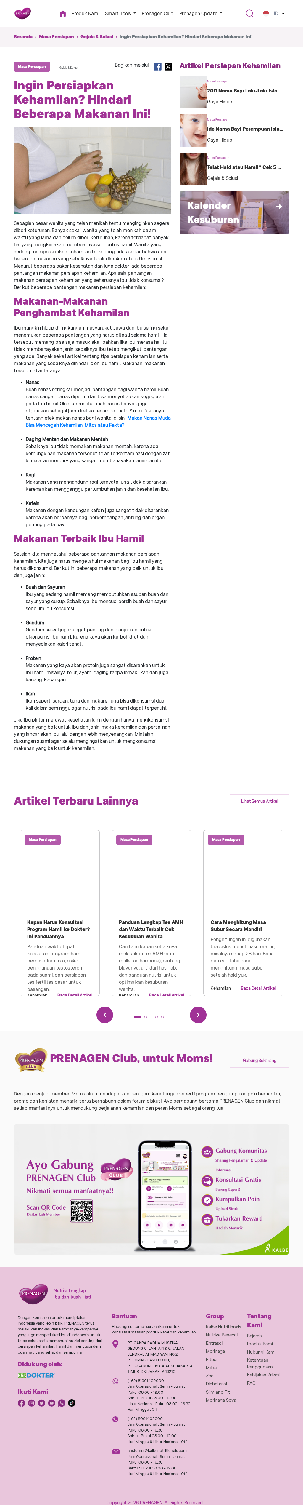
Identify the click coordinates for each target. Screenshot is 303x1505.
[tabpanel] (60, 913)
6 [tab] (170, 1019)
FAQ (251, 1383)
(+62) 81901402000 (146, 1380)
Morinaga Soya (221, 1400)
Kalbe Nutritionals (223, 1327)
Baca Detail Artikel (74, 995)
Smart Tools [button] (118, 13)
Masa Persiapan (56, 36)
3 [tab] (153, 1019)
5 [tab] (164, 1019)
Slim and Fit (218, 1392)
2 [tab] (147, 1019)
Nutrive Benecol (222, 1335)
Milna (211, 1367)
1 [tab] (137, 1019)
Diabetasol (216, 1383)
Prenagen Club (157, 13)
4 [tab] (159, 1019)
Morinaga (215, 1351)
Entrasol (214, 1343)
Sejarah (254, 1335)
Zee (209, 1375)
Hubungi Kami (261, 1352)
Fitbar (212, 1359)
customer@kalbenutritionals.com (157, 1450)
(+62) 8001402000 (145, 1418)
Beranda (23, 36)
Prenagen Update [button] (199, 13)
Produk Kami (85, 13)
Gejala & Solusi (96, 36)
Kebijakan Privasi (263, 1375)
